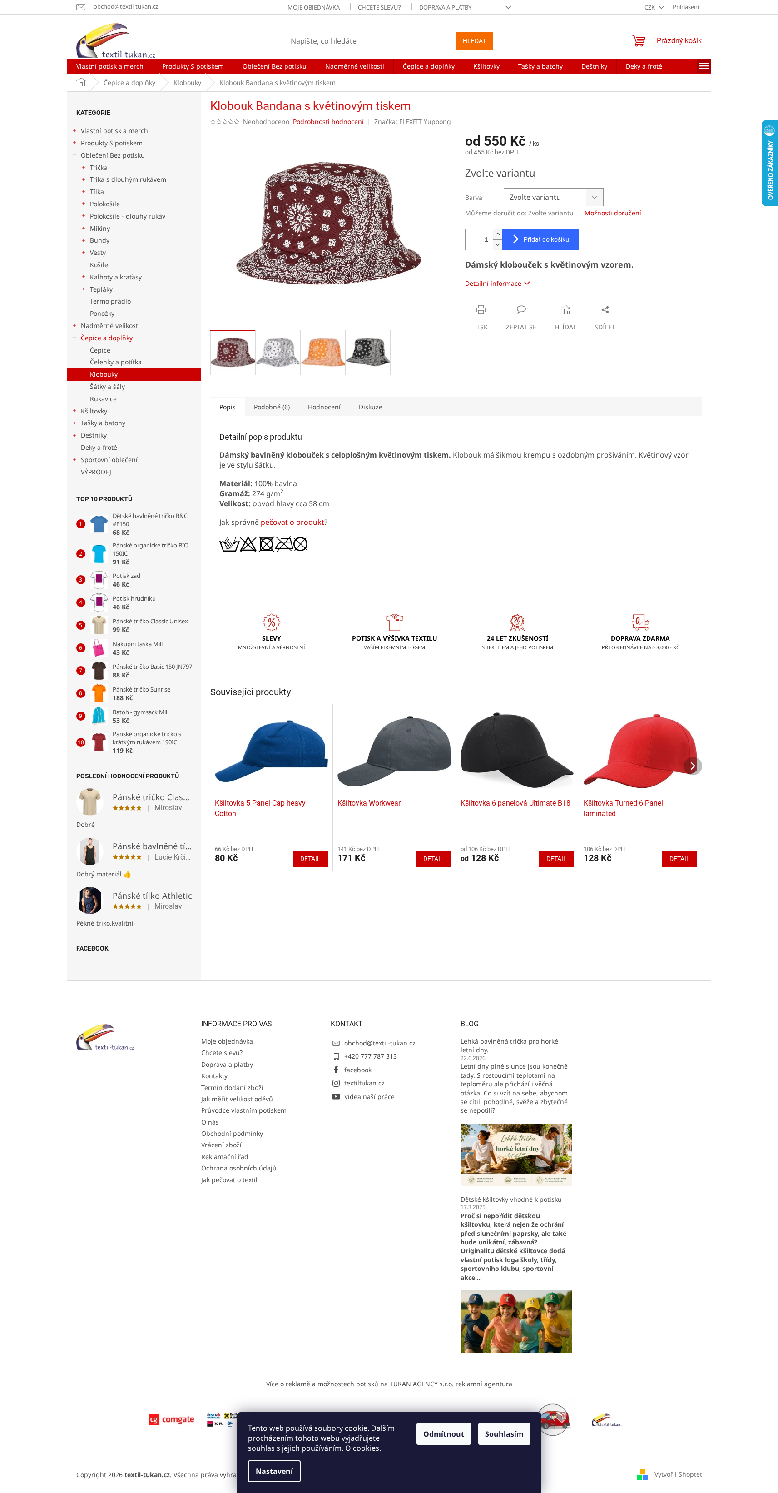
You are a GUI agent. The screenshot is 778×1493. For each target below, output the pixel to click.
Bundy (99, 240)
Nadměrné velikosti (110, 325)
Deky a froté (99, 447)
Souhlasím (504, 1434)
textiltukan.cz (364, 1083)
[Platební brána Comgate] (171, 1419)
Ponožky (102, 313)
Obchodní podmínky (232, 1133)
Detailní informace (493, 283)
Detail (310, 858)
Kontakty (214, 1075)
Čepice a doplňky (107, 337)
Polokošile (105, 203)
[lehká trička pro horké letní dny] (516, 1154)
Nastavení (274, 1471)
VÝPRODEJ (96, 472)
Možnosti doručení (613, 213)
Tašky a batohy (103, 422)
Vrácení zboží (221, 1144)
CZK (650, 7)
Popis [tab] (227, 407)
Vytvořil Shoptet (678, 1474)
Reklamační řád (224, 1156)
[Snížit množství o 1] (497, 244)
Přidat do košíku (546, 239)
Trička (99, 167)
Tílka (97, 191)
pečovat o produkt (292, 522)
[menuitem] (110, 66)
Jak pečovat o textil (229, 1179)
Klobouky (104, 374)
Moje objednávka (313, 7)
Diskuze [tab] (370, 407)
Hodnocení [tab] (324, 407)
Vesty (98, 252)
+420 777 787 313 (370, 1056)
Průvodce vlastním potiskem (244, 1110)
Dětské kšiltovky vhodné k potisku (511, 1199)
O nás (210, 1122)
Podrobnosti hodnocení (328, 121)
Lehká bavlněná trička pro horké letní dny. (509, 1045)
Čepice (100, 350)
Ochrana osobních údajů (239, 1168)
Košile (99, 264)
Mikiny (100, 228)
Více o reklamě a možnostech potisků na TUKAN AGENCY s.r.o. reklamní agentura (389, 1383)
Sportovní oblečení (109, 459)
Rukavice (103, 398)
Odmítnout (443, 1434)
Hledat (474, 41)
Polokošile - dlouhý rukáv (127, 216)
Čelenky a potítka (116, 362)
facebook (358, 1069)
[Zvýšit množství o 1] (497, 234)
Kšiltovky (94, 411)
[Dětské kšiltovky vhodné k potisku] (516, 1321)
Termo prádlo (110, 301)
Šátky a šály (107, 386)
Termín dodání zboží (232, 1087)
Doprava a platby (445, 7)
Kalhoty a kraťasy (116, 277)
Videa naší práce (369, 1096)
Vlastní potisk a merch (114, 130)
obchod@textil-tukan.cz (380, 1043)
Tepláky (101, 289)
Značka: (412, 121)
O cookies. (363, 1448)
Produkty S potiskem (112, 143)
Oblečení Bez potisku (113, 155)
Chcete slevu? (379, 7)
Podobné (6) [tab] (272, 407)
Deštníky (94, 435)
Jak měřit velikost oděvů (237, 1099)
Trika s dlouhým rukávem (128, 179)
